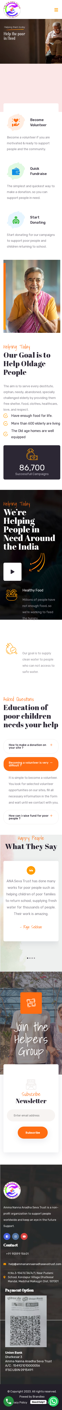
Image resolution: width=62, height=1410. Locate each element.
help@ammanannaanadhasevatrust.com (35, 1264)
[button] (28, 958)
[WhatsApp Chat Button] (53, 1401)
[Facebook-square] (6, 1236)
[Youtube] (24, 1236)
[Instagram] (15, 1236)
